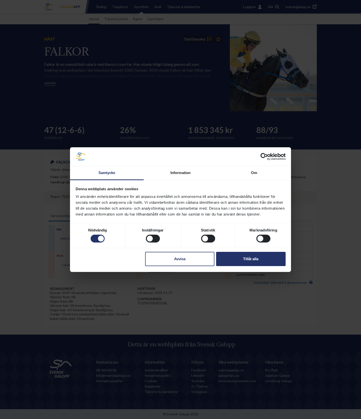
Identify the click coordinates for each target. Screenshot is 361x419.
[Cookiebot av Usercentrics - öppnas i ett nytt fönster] (264, 156)
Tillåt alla (250, 259)
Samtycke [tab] (106, 173)
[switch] (153, 239)
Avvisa (179, 259)
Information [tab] (180, 173)
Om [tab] (254, 173)
